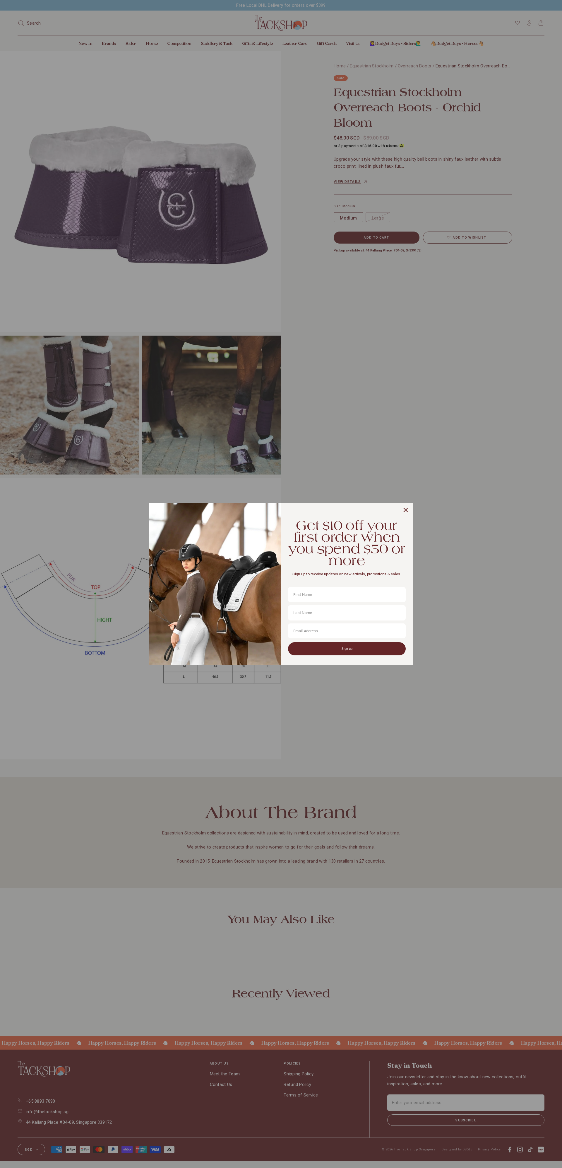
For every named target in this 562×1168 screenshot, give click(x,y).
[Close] (406, 510)
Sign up (347, 649)
